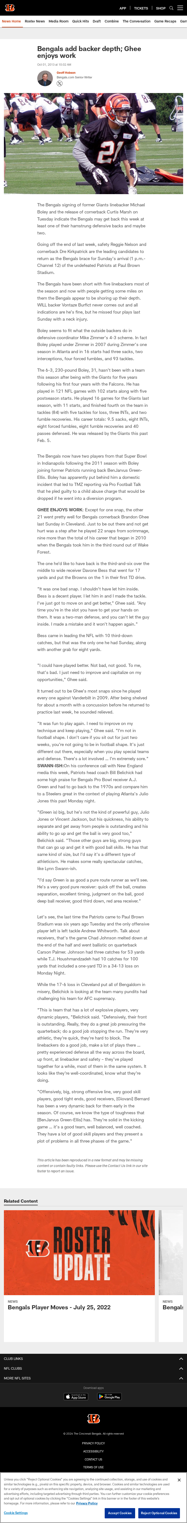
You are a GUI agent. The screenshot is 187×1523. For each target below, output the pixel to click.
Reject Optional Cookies (159, 1513)
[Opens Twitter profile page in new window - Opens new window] (60, 83)
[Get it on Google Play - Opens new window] (109, 1399)
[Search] (171, 8)
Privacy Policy (93, 1443)
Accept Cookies (120, 1513)
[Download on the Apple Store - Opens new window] (76, 1397)
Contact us (93, 1459)
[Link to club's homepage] (10, 6)
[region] (93, 1497)
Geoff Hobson (66, 72)
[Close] (179, 1480)
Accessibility (93, 1451)
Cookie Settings (16, 1513)
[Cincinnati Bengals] (93, 1419)
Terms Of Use (93, 1467)
